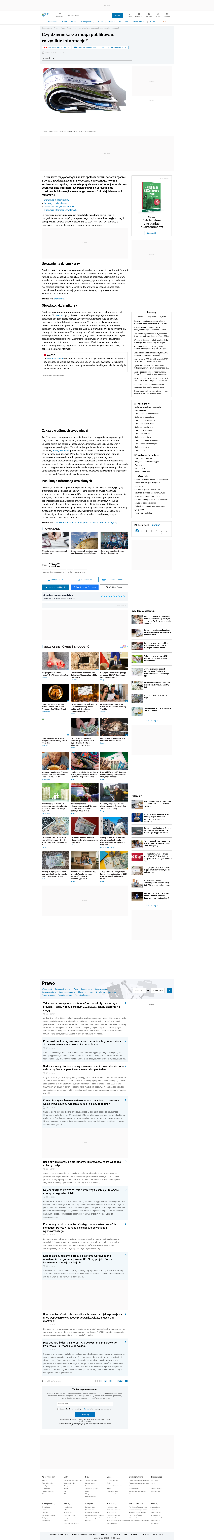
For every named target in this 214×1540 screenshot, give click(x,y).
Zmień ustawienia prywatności (84, 1534)
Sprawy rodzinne (101, 989)
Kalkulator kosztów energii (145, 427)
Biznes (73, 22)
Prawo (100, 22)
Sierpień (155, 524)
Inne (74, 28)
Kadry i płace (46, 1518)
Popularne (140, 317)
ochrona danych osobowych (54, 572)
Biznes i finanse (112, 1480)
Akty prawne (90, 1504)
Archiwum (153, 1510)
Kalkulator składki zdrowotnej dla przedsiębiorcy (148, 408)
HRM (65, 1494)
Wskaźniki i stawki (136, 1504)
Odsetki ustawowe (135, 1518)
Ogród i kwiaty (155, 1491)
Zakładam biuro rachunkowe (139, 1480)
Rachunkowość (47, 1483)
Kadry (64, 22)
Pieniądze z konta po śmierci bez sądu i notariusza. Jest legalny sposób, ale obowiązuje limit (149, 386)
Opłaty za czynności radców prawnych (150, 493)
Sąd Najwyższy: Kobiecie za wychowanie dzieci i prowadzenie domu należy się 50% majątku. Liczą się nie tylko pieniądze (151, 335)
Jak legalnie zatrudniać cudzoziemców (152, 223)
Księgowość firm (48, 1477)
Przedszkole (68, 1507)
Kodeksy (88, 1520)
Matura (66, 1520)
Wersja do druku (57, 579)
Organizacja (46, 1507)
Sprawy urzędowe (49, 992)
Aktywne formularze (148, 455)
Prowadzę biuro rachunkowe (139, 1483)
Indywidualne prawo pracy (73, 1480)
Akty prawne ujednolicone (94, 1518)
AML (130, 1494)
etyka (70, 572)
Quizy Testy (139, 510)
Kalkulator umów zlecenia (145, 420)
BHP (65, 1491)
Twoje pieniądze (114, 22)
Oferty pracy (154, 1523)
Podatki (44, 1480)
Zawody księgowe (48, 1491)
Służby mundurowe (85, 992)
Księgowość (53, 22)
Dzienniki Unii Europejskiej (94, 1515)
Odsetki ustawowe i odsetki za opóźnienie (151, 479)
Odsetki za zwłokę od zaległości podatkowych (147, 484)
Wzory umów (140, 468)
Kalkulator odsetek (113, 1515)
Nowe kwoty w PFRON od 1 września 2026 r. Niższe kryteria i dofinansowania (151, 360)
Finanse (153, 1486)
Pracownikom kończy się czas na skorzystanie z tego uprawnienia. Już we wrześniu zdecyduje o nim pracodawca (150, 328)
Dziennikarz (60, 298)
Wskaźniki (143, 476)
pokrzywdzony (80, 572)
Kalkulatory (143, 403)
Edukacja (153, 22)
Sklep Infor (89, 1494)
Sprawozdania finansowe (137, 1491)
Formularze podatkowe (158, 1518)
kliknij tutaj (97, 1425)
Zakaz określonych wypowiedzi (59, 206)
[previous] (96, 1381)
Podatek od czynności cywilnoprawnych (150, 506)
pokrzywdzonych (60, 450)
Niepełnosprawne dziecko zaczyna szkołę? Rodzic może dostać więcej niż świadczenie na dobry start (151, 379)
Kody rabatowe (155, 1512)
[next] (126, 1381)
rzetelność (60, 315)
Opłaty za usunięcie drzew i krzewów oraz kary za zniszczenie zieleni (151, 501)
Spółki (109, 1483)
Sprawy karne (86, 989)
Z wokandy (100, 992)
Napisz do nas (87, 579)
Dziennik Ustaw (90, 1507)
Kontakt (134, 1534)
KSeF (164, 22)
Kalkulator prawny (142, 447)
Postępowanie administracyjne (147, 462)
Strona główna (47, 28)
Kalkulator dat (140, 450)
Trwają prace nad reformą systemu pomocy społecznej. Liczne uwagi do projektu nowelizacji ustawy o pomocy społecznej (151, 392)
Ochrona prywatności (59, 1534)
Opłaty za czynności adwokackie (147, 489)
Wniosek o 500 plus (142, 472)
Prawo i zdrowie (90, 1496)
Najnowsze (152, 317)
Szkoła (66, 1510)
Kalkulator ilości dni (142, 434)
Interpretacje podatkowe (144, 513)
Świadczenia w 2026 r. (143, 610)
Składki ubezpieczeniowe (137, 1512)
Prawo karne (140, 465)
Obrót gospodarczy (48, 1486)
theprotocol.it (155, 1520)
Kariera (117, 1534)
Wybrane (163, 317)
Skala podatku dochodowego (139, 1520)
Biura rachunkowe (136, 1477)
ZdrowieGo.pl (155, 1507)
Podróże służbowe (135, 1515)
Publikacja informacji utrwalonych (60, 210)
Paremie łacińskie (65, 995)
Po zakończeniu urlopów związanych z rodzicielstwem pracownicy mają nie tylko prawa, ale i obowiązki (150, 348)
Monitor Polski (90, 1510)
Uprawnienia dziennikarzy (56, 200)
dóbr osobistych (55, 358)
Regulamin (105, 1534)
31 (137, 531)
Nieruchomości (139, 22)
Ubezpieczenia (69, 1486)
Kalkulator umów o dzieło (144, 424)
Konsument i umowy (63, 989)
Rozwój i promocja (48, 1515)
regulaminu (85, 1409)
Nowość (151, 217)
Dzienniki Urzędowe (92, 1512)
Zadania (45, 1512)
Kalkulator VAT (112, 1512)
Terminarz (143, 524)
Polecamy (137, 795)
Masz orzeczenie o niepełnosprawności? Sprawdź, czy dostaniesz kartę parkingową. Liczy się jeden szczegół (151, 373)
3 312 (120, 1381)
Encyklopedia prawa (67, 992)
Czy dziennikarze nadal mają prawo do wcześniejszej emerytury (85, 522)
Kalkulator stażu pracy (115, 1518)
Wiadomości (47, 989)
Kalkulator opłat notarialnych (146, 444)
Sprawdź (151, 233)
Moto (127, 22)
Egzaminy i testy (69, 1515)
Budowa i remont (156, 1488)
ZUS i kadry (46, 1488)
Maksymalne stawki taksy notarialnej (149, 496)
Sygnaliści (112, 992)
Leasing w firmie (112, 1491)
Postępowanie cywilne (143, 458)
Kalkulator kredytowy (143, 437)
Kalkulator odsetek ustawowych (147, 440)
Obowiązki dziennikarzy (55, 203)
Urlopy (66, 1488)
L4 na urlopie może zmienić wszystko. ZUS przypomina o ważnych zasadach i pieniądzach (151, 354)
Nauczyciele (68, 1512)
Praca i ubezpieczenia (114, 1486)
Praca (63, 28)
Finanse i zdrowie (113, 1494)
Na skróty (154, 1504)
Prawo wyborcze (48, 995)
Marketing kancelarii (83, 995)
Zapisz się (85, 1414)
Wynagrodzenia (69, 1483)
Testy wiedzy (68, 1526)
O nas (44, 1534)
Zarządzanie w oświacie (72, 1518)
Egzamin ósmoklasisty (71, 1523)
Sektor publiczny (87, 22)
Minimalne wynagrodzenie (138, 1510)
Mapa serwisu (158, 1534)
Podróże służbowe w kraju (138, 1507)
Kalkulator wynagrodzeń (144, 417)
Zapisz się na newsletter (117, 579)
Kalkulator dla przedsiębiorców (147, 414)
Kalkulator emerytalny (143, 430)
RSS (125, 1534)
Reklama (145, 1534)
